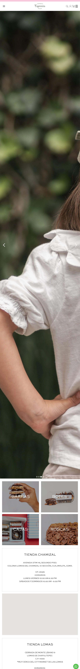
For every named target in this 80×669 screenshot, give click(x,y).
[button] (40, 612)
